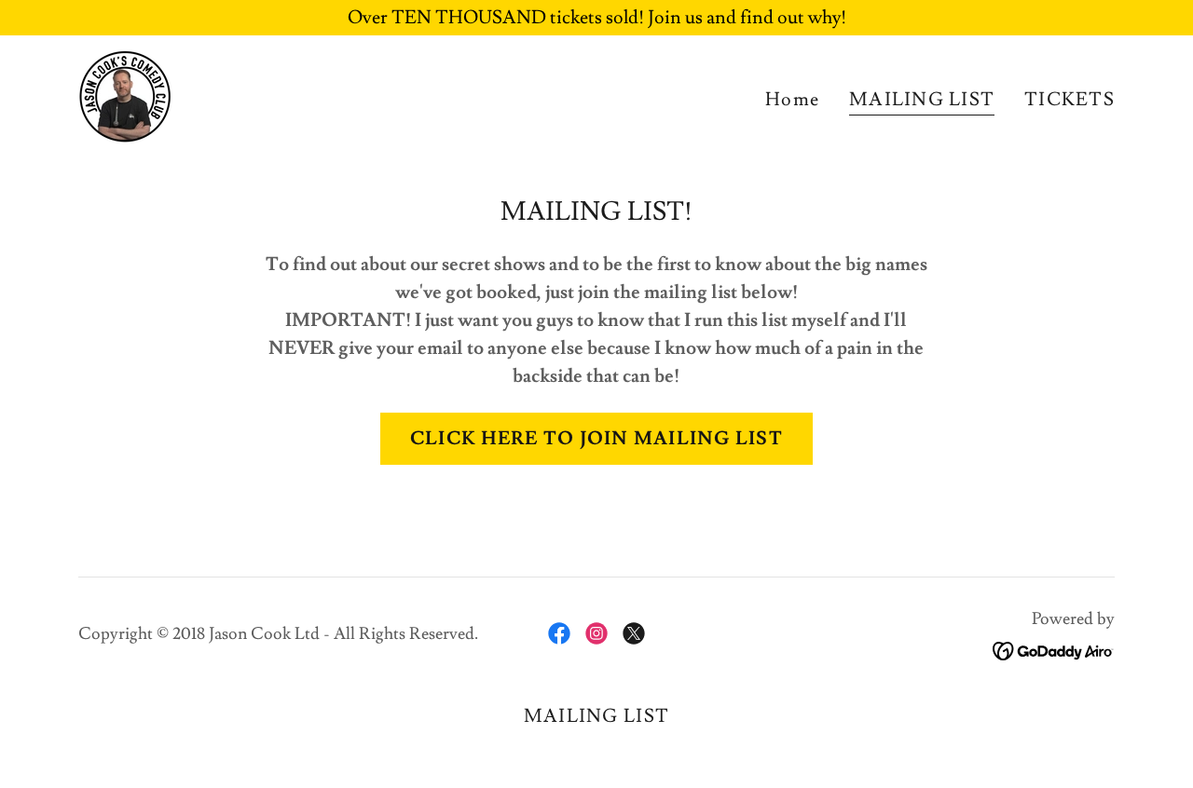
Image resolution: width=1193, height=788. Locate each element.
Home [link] (792, 100)
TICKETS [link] (1069, 100)
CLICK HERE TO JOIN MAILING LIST (596, 439)
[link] (124, 92)
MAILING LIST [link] (921, 100)
